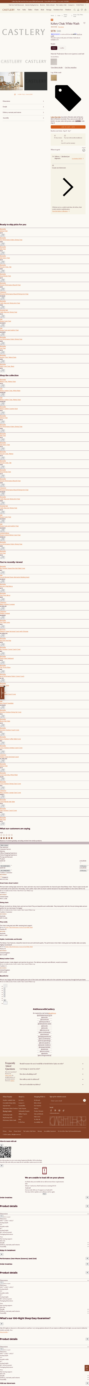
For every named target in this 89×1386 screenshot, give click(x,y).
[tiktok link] (63, 1110)
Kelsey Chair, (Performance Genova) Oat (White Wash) (19, 927)
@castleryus (52, 1013)
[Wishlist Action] (3, 235)
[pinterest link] (55, 1110)
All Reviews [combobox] (83, 866)
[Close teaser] (4, 686)
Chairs (58, 15)
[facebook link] (51, 1110)
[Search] (75, 10)
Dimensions (4, 1214)
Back (44, 1194)
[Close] (1, 1145)
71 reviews (61, 27)
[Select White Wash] (54, 78)
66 (4, 1000)
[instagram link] (59, 1110)
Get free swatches (70, 68)
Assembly (3, 1247)
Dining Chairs (65, 15)
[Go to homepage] (9, 10)
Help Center (8, 1075)
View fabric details (57, 68)
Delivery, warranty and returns (10, 1245)
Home (52, 15)
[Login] (78, 10)
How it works (4, 1332)
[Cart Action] (0, 236)
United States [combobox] (80, 5)
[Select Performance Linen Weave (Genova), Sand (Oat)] (54, 62)
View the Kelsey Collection (60, 211)
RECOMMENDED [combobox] (5, 866)
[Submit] (84, 1100)
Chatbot (12, 1080)
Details (2, 1243)
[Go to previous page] (5, 985)
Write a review (4, 845)
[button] (82, 10)
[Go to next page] (5, 1002)
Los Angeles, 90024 (77, 158)
